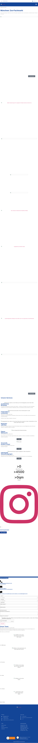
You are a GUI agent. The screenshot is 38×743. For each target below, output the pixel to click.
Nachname (2, 602)
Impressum (3, 728)
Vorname (2, 599)
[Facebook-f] (36, 1)
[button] (36, 4)
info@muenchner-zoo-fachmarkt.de (6, 589)
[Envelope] (32, 1)
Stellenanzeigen (3, 725)
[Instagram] (34, 1)
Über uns (2, 726)
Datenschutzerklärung (4, 727)
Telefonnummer (2, 607)
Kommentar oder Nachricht (5, 611)
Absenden (2, 623)
